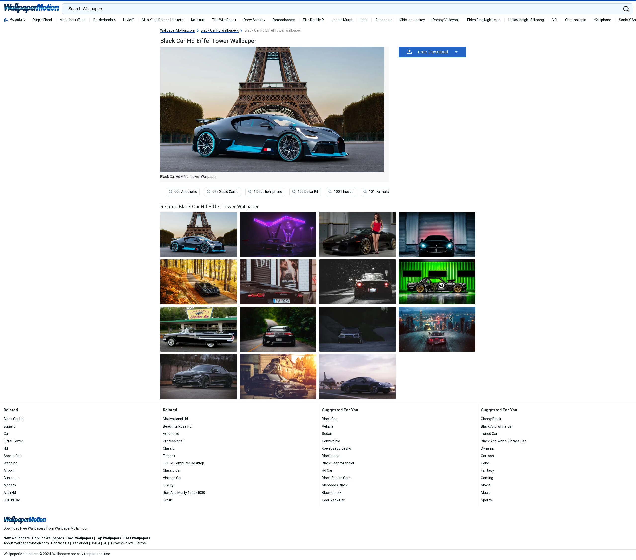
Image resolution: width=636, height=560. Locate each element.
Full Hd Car (12, 500)
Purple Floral (42, 20)
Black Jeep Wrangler (338, 463)
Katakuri (197, 20)
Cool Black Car (333, 500)
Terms (140, 543)
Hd (6, 448)
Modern (10, 485)
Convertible (331, 441)
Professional (173, 441)
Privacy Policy (122, 543)
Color (485, 463)
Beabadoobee (284, 20)
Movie (485, 485)
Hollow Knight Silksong (526, 20)
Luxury (168, 485)
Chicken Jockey (412, 20)
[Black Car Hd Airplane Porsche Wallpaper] (357, 376)
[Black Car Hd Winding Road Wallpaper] (357, 329)
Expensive (171, 434)
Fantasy (487, 470)
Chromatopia (575, 20)
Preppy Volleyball (446, 20)
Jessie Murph (342, 20)
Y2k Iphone (602, 20)
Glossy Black (491, 419)
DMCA (95, 543)
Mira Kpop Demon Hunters (162, 20)
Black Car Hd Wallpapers (220, 30)
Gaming (487, 478)
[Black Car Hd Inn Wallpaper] (198, 329)
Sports (486, 500)
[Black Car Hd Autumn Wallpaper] (198, 281)
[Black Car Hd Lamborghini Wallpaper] (278, 281)
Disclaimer (80, 543)
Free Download (433, 52)
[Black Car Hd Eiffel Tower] (198, 234)
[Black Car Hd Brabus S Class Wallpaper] (198, 376)
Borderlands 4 (104, 20)
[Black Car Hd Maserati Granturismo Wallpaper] (437, 234)
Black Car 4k (331, 493)
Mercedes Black (335, 485)
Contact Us (60, 543)
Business (11, 478)
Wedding (10, 463)
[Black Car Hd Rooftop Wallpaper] (278, 376)
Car (6, 434)
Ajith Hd (10, 493)
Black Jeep (330, 456)
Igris (364, 20)
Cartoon (487, 456)
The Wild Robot (224, 20)
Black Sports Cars (336, 478)
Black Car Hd (14, 419)
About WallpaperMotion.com (26, 543)
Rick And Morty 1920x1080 (184, 493)
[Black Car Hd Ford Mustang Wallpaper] (437, 281)
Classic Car (172, 470)
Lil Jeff (128, 20)
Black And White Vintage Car (503, 441)
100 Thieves (344, 192)
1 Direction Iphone (268, 192)
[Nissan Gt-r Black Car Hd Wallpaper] (437, 329)
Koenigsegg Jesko (336, 448)
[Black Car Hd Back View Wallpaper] (278, 329)
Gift (554, 20)
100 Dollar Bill (308, 192)
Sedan (327, 434)
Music (486, 493)
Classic (169, 448)
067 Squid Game (225, 192)
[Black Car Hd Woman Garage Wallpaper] (357, 234)
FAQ (106, 543)
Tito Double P (313, 20)
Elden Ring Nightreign (484, 20)
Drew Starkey (254, 20)
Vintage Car (172, 478)
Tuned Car (489, 434)
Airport (9, 470)
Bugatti (10, 426)
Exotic (168, 500)
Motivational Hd (175, 419)
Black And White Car (497, 426)
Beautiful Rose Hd (177, 426)
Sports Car (12, 456)
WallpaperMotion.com (177, 30)
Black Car (329, 419)
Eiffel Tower (13, 441)
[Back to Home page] (32, 8)
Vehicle (328, 426)
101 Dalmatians (381, 192)
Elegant (169, 456)
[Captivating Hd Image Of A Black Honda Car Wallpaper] (357, 281)
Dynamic (488, 448)
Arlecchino (383, 20)
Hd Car (327, 470)
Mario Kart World (73, 20)
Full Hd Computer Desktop (183, 463)
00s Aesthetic (185, 192)
